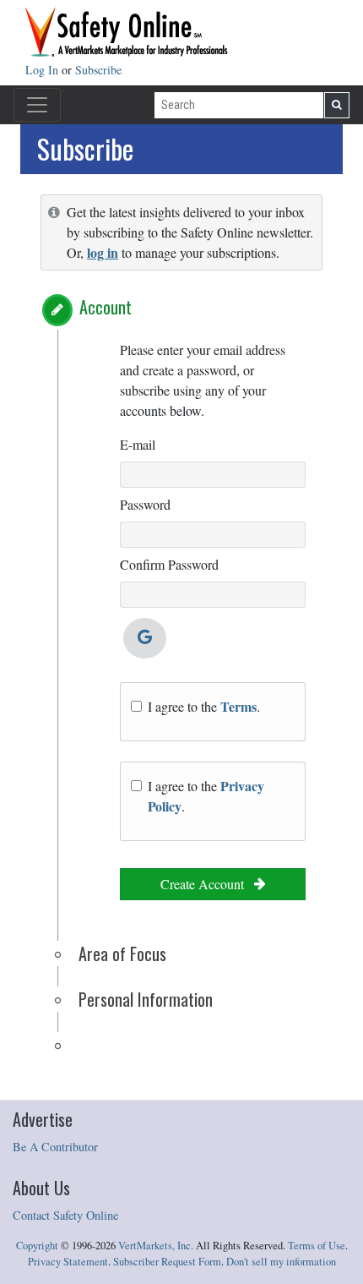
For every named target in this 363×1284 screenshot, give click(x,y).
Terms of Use (316, 1245)
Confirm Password (169, 564)
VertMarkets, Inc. (155, 1245)
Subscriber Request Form (167, 1261)
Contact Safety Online (65, 1215)
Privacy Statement (68, 1261)
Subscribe (98, 70)
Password (145, 504)
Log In (43, 70)
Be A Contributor (55, 1147)
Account (105, 307)
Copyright (37, 1245)
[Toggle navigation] (37, 105)
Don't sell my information (281, 1261)
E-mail (137, 444)
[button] (57, 310)
